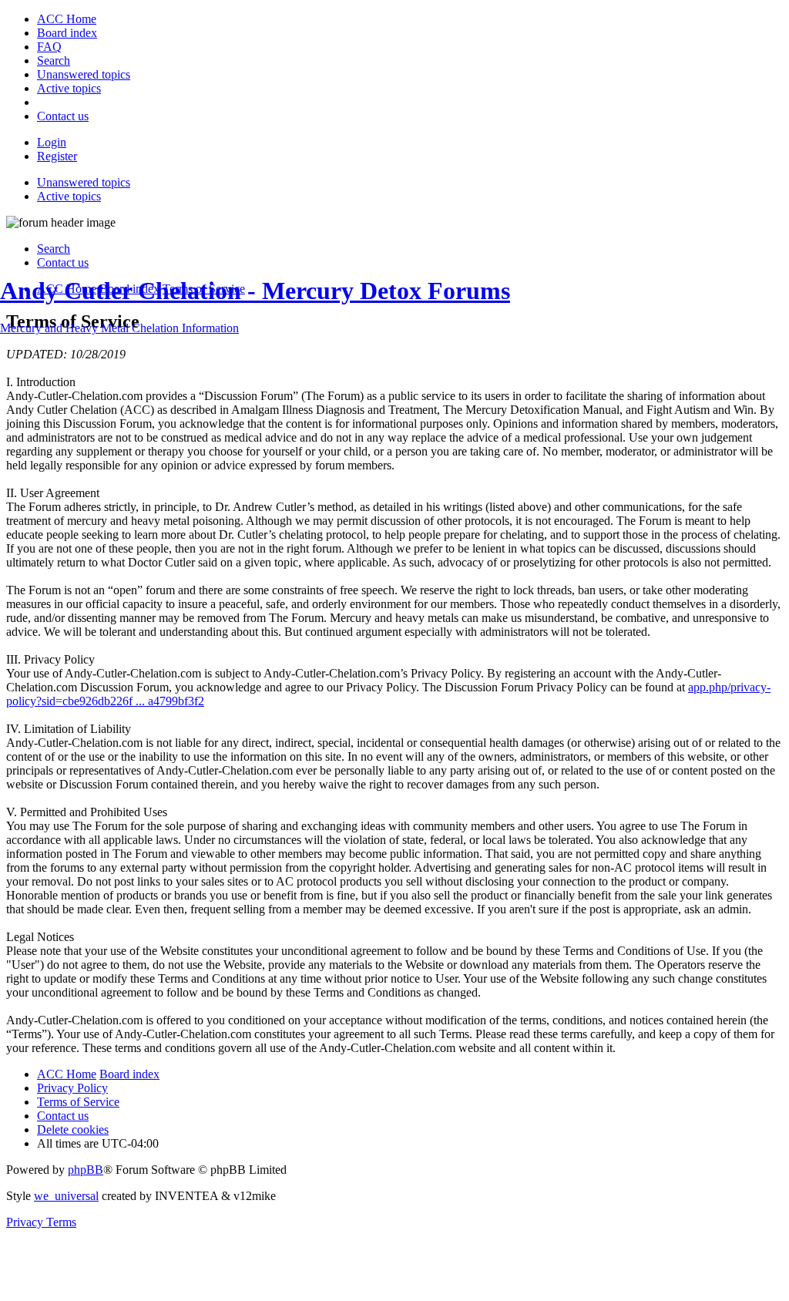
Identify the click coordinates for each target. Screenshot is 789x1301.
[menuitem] (66, 18)
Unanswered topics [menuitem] (83, 182)
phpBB (85, 1169)
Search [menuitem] (53, 248)
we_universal (66, 1195)
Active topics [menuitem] (69, 196)
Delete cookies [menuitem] (73, 1129)
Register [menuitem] (57, 156)
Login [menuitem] (51, 142)
